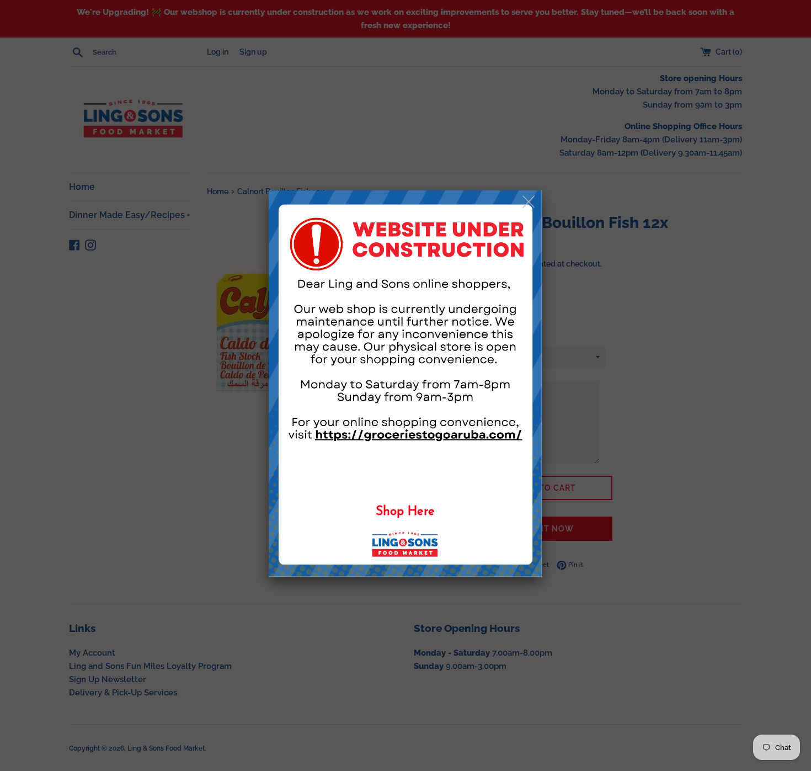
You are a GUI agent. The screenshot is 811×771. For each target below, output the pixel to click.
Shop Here (405, 512)
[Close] (529, 202)
